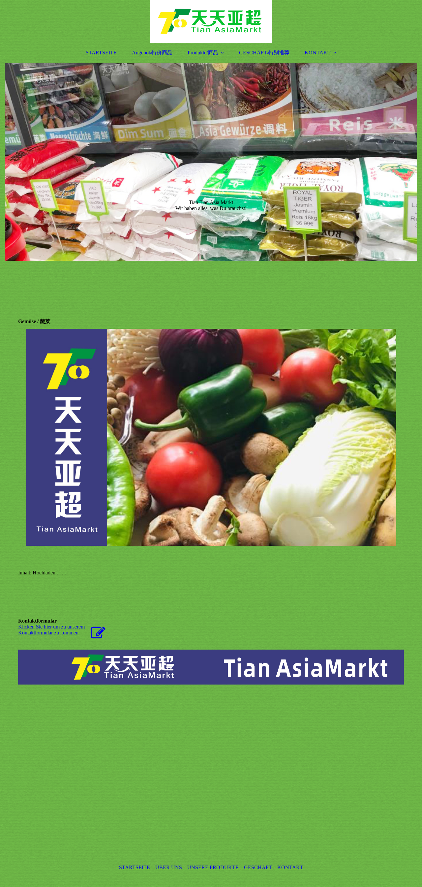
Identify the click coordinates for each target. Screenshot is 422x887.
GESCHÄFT (258, 867)
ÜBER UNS (168, 867)
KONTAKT (318, 52)
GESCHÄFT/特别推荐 (264, 52)
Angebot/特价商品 (152, 52)
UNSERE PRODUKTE (213, 867)
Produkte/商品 (203, 52)
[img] (211, 21)
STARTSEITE (101, 52)
